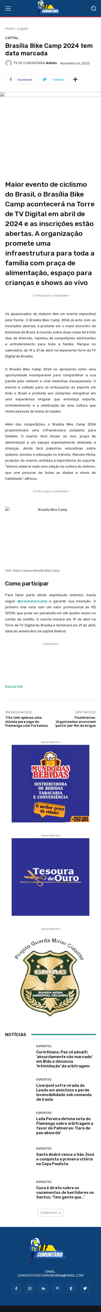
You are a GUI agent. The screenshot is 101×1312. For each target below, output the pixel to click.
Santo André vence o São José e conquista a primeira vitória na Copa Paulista (65, 1159)
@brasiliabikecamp (32, 601)
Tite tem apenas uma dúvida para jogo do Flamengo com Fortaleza (26, 722)
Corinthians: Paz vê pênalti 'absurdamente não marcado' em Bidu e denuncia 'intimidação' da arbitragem (64, 1059)
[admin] (9, 63)
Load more (49, 1212)
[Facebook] (16, 1288)
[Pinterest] (57, 1288)
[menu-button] (8, 8)
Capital (23, 28)
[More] (75, 79)
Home (9, 28)
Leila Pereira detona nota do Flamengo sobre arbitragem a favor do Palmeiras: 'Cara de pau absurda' (64, 1125)
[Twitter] (85, 1288)
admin (51, 63)
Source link (14, 686)
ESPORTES (43, 1046)
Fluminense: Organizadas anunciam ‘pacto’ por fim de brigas (75, 722)
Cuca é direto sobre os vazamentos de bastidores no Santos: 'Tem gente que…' (65, 1192)
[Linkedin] (44, 1288)
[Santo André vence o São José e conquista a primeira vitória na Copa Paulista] (18, 1156)
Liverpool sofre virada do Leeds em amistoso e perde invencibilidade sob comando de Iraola (64, 1092)
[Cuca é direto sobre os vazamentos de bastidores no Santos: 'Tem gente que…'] (18, 1190)
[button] (93, 8)
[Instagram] (30, 1288)
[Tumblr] (71, 1288)
